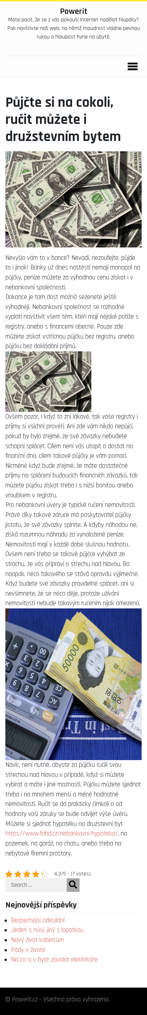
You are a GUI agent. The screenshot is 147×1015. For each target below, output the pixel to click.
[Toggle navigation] (130, 66)
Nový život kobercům (37, 940)
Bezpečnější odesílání (38, 920)
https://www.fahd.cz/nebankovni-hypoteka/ (61, 834)
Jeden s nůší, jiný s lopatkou (47, 930)
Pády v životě (28, 950)
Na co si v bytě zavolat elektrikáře (54, 960)
